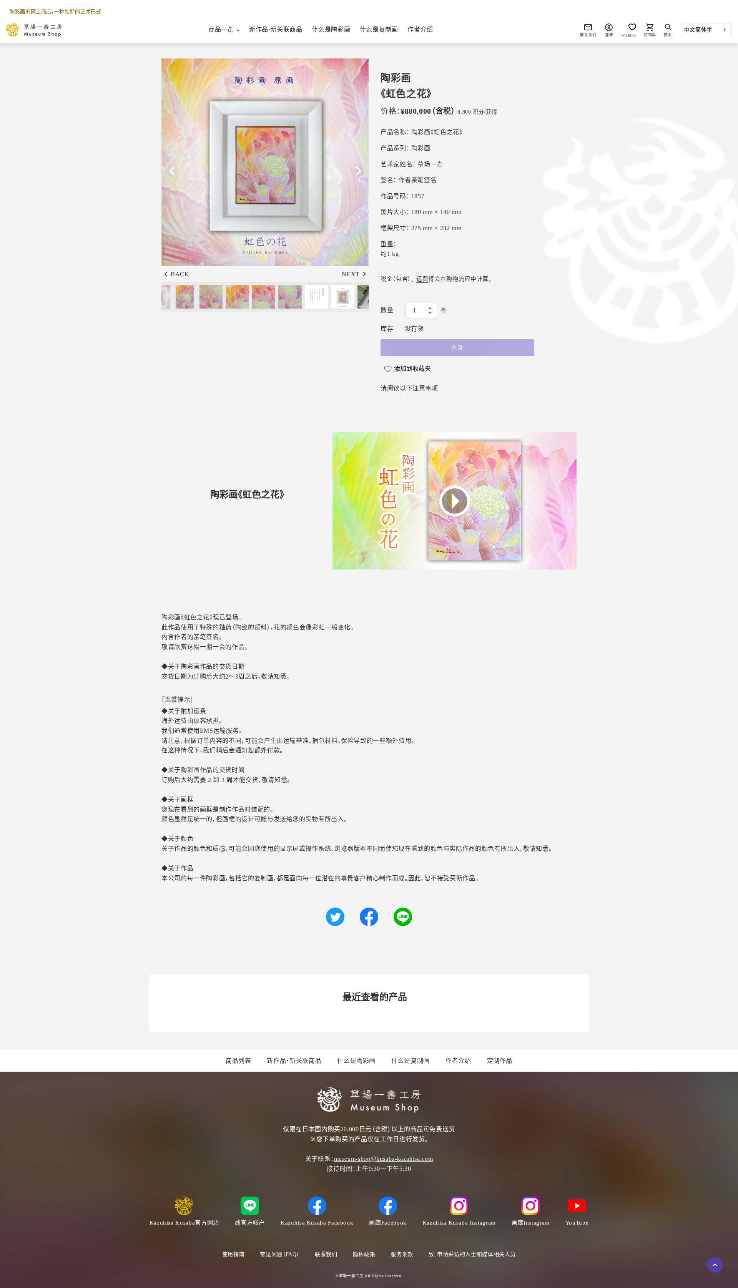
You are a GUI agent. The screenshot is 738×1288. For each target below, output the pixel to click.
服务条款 (402, 1254)
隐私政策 (364, 1254)
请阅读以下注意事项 (409, 388)
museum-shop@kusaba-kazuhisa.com (383, 1158)
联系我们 (326, 1254)
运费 (422, 279)
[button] (358, 171)
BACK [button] (180, 274)
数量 (387, 310)
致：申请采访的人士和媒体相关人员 (472, 1254)
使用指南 (233, 1254)
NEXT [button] (351, 274)
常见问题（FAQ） (279, 1254)
